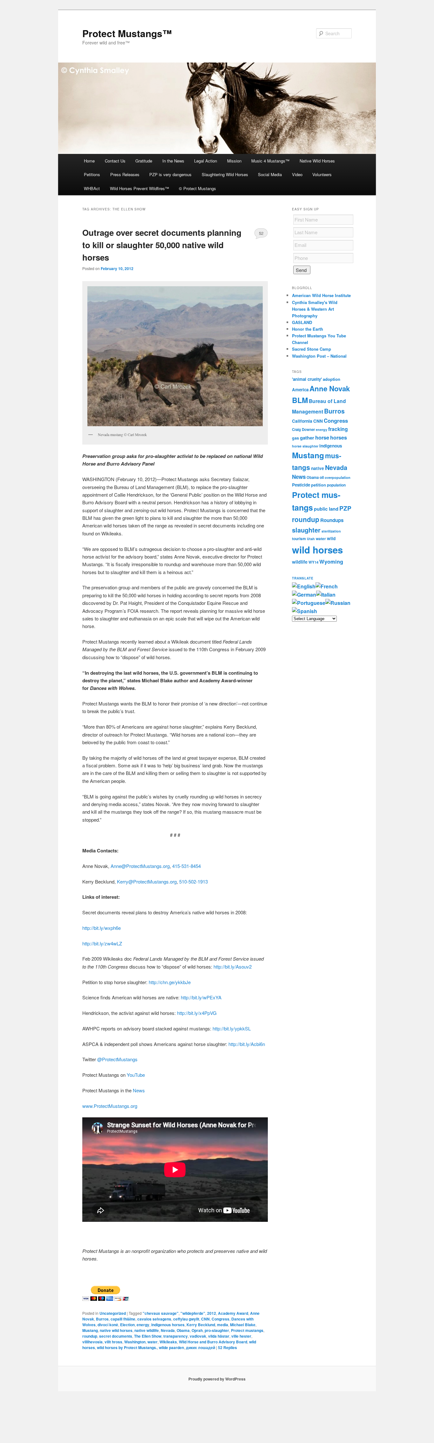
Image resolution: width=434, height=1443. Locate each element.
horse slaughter (305, 446)
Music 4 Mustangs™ (270, 161)
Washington (135, 1342)
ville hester (241, 1336)
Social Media (270, 174)
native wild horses (116, 1330)
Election (127, 1324)
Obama (183, 1330)
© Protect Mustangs (197, 188)
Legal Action (205, 161)
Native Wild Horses (317, 161)
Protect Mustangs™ (127, 33)
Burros (102, 1319)
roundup (89, 1336)
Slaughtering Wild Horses (225, 174)
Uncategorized (112, 1313)
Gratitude (143, 161)
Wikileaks (168, 1342)
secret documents (115, 1336)
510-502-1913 (193, 881)
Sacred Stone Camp (311, 349)
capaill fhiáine (123, 1319)
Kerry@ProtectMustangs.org (147, 881)
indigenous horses (168, 1324)
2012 (211, 1313)
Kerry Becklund (200, 1324)
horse (322, 437)
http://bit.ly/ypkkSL (232, 1028)
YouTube (136, 1074)
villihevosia (92, 1342)
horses (338, 437)
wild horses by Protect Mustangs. (127, 1347)
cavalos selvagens (154, 1319)
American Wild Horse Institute (321, 295)
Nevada (168, 1330)
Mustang (90, 1330)
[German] (304, 595)
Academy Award (233, 1313)
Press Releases (124, 174)
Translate (303, 578)
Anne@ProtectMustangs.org (140, 866)
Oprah (197, 1330)
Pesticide (301, 485)
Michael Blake (242, 1324)
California (302, 421)
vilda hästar (218, 1336)
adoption (331, 379)
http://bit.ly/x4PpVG (197, 1012)
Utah (311, 538)
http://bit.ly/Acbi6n (246, 1044)
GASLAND (302, 322)
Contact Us (115, 161)
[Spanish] (304, 611)
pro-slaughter (217, 1330)
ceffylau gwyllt (186, 1319)
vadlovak (198, 1336)
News (139, 1090)
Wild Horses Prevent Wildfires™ (139, 188)
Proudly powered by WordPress (217, 1379)
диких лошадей (200, 1347)
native (317, 468)
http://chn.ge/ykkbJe (170, 982)
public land (326, 508)
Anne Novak (329, 388)
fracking (338, 429)
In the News (173, 161)
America (300, 390)
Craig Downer (303, 429)
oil (322, 477)
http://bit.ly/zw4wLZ (102, 943)
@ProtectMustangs (117, 1059)
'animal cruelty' (307, 379)
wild (331, 538)
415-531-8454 (186, 866)
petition (318, 485)
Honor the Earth (307, 329)
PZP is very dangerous (170, 174)
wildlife (300, 562)
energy (143, 1324)
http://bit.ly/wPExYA (201, 997)
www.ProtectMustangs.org (109, 1105)
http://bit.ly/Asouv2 (233, 966)
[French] (326, 586)
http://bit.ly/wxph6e (101, 927)
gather (307, 437)
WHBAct (92, 188)
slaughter (306, 530)
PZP (345, 508)
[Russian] (337, 603)
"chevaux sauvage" (161, 1313)
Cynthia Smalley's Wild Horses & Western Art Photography (314, 309)
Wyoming (331, 561)
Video (297, 174)
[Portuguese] (308, 603)
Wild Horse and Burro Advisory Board (213, 1342)
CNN (205, 1319)
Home (89, 161)
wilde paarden (171, 1347)
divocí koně (108, 1324)
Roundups (331, 520)
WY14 (313, 562)
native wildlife (146, 1330)
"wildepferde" (192, 1313)
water (152, 1342)
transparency (175, 1336)
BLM (300, 400)
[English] (303, 586)
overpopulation (337, 477)
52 (261, 233)
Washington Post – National (319, 356)
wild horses (317, 549)
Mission (234, 161)
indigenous (330, 445)
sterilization (331, 531)
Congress (220, 1319)
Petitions (92, 174)
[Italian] (326, 595)
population (336, 485)
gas (295, 438)
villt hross (113, 1342)
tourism (299, 538)
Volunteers (322, 174)
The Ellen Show (147, 1336)
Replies (227, 1347)
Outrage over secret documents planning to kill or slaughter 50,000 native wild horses (161, 245)
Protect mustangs (247, 1330)
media (222, 1324)
